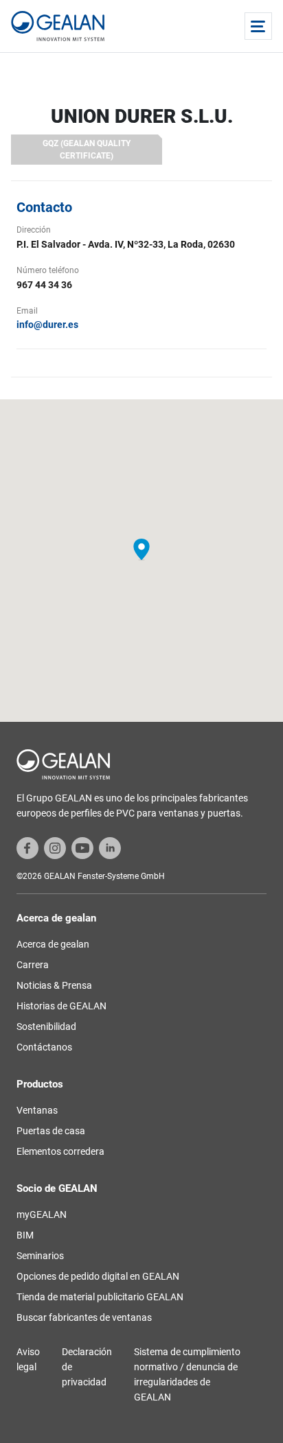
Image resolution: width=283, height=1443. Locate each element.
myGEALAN (41, 1214)
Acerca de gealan (52, 944)
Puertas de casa (50, 1130)
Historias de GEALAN (61, 1005)
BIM (25, 1235)
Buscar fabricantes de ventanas (84, 1317)
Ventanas (37, 1110)
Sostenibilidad (46, 1026)
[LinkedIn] (110, 847)
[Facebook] (27, 847)
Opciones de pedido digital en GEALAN (97, 1276)
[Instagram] (55, 847)
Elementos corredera (60, 1151)
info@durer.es (47, 324)
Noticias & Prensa (54, 985)
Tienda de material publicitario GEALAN (99, 1296)
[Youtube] (82, 847)
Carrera (32, 964)
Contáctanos (44, 1047)
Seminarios (40, 1255)
